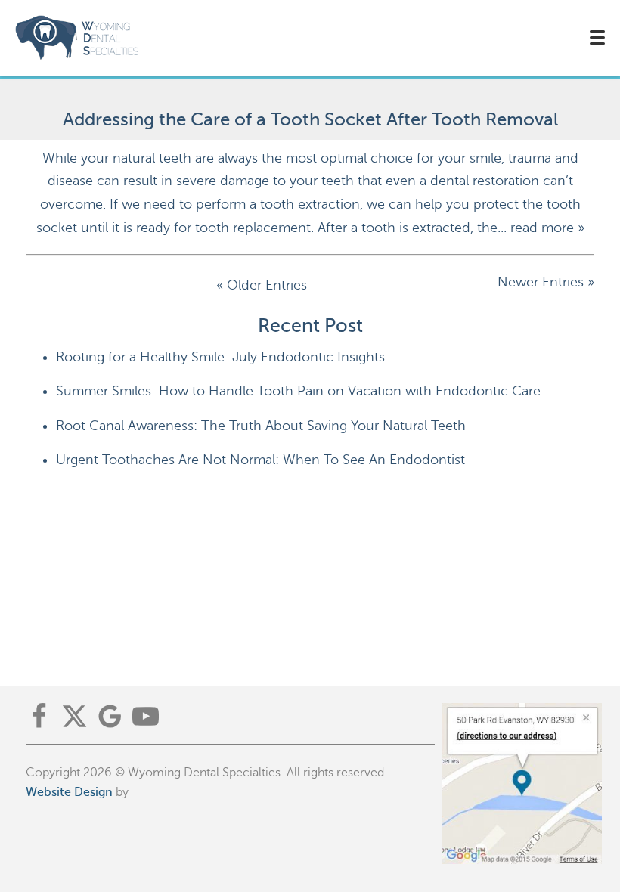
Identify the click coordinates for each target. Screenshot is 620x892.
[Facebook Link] (39, 716)
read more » (547, 227)
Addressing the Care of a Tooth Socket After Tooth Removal (310, 120)
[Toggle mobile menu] (597, 37)
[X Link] (74, 716)
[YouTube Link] (145, 716)
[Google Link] (110, 716)
